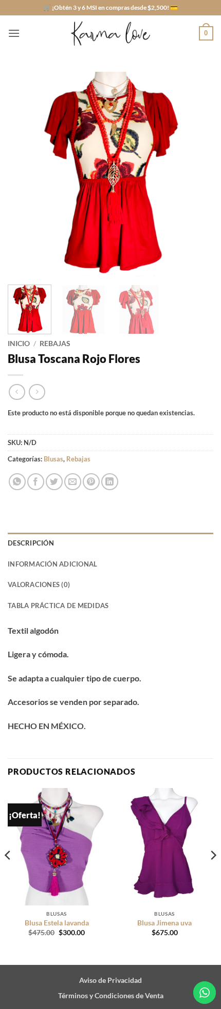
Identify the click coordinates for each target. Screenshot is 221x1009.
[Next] (196, 174)
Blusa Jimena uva (164, 923)
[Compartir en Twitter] (54, 481)
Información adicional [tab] (52, 564)
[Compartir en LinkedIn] (109, 481)
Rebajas (55, 343)
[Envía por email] (72, 481)
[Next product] (17, 392)
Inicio (19, 343)
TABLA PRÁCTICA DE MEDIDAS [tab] (58, 605)
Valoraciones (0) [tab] (39, 584)
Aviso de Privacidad (110, 980)
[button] (14, 33)
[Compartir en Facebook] (35, 481)
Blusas (53, 459)
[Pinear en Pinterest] (91, 481)
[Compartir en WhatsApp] (17, 481)
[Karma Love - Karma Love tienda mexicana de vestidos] (110, 33)
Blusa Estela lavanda (57, 923)
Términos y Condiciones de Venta (110, 995)
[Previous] (24, 174)
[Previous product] (37, 392)
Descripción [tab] (31, 543)
